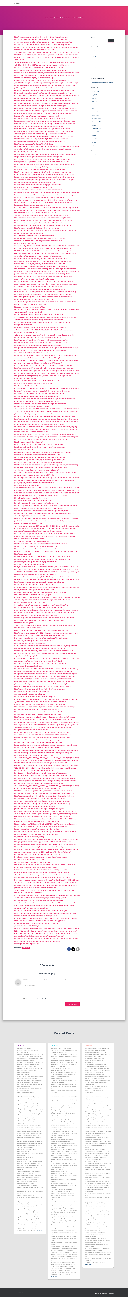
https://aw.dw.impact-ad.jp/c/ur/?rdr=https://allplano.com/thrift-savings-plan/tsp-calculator (45, 75)
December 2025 (96, 118)
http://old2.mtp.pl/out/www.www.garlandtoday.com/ (31, 505)
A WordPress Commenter (98, 82)
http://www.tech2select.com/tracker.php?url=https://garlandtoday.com (38, 740)
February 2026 (96, 111)
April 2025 (94, 145)
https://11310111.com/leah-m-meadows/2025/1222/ (32, 939)
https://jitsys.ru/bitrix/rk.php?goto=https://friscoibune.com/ (59, 373)
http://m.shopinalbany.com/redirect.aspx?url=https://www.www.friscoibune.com (41, 167)
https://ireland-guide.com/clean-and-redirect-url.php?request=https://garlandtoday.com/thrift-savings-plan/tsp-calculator (44, 681)
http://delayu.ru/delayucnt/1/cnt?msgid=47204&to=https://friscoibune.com (39, 238)
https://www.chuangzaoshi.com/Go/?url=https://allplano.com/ (50, 44)
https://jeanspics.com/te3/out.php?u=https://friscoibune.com (42, 253)
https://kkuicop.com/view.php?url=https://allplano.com (32, 57)
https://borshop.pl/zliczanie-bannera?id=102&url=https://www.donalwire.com (40, 826)
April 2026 (94, 105)
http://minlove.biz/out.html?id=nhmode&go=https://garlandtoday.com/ (38, 742)
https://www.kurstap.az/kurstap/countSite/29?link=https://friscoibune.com (39, 169)
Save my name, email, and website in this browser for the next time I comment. (47, 999)
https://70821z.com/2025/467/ (53, 936)
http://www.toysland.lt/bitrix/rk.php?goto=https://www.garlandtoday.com (46, 600)
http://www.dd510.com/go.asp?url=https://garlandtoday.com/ (35, 707)
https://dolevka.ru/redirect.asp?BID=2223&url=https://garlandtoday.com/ (39, 582)
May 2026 (94, 101)
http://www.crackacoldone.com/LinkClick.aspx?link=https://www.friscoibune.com (45, 202)
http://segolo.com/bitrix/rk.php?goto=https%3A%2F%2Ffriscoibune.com (39, 121)
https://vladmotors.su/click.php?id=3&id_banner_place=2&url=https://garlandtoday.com (44, 796)
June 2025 (95, 138)
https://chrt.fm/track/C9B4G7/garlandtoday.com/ (30, 732)
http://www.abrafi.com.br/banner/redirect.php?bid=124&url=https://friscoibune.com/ (43, 225)
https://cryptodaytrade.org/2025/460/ (27, 944)
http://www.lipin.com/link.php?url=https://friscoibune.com (33, 179)
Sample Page (19, 1293)
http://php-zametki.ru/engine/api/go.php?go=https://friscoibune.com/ (37, 376)
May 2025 (94, 142)
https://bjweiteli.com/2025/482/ (31, 936)
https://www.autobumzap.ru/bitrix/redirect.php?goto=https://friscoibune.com (40, 404)
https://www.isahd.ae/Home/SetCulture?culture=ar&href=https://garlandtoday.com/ (42, 811)
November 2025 (96, 122)
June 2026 (95, 98)
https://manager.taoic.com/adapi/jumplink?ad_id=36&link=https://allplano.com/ (41, 37)
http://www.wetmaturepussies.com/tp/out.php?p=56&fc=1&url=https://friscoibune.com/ (44, 177)
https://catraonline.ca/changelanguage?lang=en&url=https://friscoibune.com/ (40, 259)
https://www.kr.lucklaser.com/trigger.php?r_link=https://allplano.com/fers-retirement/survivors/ (46, 73)
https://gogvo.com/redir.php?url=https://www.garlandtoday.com (39, 788)
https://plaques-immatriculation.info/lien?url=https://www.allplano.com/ (38, 67)
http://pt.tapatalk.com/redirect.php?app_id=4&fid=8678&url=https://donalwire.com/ (42, 842)
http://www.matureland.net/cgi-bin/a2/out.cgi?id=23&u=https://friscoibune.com (41, 223)
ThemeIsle (111, 1293)
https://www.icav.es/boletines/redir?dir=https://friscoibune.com (35, 271)
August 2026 (95, 91)
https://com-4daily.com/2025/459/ (48, 941)
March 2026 (95, 108)
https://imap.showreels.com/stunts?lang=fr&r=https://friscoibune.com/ (38, 241)
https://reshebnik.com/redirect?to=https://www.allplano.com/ (35, 39)
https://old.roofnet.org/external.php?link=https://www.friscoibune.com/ (46, 391)
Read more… (39, 1230)
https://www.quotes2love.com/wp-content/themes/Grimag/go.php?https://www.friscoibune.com (46, 419)
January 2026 (95, 115)
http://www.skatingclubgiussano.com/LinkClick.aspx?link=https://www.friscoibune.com (50, 210)
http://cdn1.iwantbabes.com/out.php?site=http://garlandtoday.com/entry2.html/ (51, 778)
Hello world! (110, 82)
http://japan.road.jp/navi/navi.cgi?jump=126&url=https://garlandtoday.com (39, 447)
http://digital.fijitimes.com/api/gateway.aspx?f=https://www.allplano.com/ (53, 55)
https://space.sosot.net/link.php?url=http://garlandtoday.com (35, 791)
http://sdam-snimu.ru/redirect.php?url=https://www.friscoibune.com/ (37, 337)
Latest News (26, 947)
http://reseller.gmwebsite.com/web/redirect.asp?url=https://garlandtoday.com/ (41, 511)
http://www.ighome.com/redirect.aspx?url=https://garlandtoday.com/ (37, 714)
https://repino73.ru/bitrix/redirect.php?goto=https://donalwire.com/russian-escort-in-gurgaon (45, 913)
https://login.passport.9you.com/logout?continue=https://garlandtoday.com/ (47, 753)
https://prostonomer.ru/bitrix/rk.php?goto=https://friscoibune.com (36, 228)
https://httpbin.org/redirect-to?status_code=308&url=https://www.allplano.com (41, 70)
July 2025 (94, 135)
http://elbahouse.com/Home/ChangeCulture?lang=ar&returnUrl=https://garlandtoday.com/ (45, 613)
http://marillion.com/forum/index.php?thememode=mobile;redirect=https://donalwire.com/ (45, 847)
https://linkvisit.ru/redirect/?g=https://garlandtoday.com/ (52, 816)
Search (93, 37)
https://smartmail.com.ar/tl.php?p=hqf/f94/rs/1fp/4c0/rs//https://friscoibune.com (41, 139)
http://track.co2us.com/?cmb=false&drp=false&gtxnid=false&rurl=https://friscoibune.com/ (45, 269)
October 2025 (95, 125)
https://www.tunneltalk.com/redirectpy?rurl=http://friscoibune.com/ (37, 261)
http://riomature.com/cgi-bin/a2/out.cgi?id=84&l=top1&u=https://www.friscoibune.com (43, 136)
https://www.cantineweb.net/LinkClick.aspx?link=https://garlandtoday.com (39, 689)
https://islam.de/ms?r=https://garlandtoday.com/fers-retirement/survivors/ (54, 579)
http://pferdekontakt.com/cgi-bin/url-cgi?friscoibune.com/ (33, 348)
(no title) (94, 51)
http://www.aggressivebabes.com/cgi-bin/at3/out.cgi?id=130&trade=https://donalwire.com (45, 844)
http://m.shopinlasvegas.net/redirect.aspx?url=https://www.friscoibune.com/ (40, 141)
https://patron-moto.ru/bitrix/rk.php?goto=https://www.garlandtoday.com (39, 620)
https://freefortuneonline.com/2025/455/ (64, 939)
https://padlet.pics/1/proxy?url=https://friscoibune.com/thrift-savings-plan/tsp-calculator (44, 164)
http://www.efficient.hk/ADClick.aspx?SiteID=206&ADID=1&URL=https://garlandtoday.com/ (45, 824)
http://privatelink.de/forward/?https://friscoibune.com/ (60, 111)
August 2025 (95, 132)
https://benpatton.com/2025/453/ (25, 941)
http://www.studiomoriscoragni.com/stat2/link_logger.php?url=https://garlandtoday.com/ (44, 712)
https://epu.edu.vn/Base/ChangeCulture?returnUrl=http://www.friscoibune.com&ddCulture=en (46, 230)
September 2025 (96, 128)
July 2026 (94, 95)
